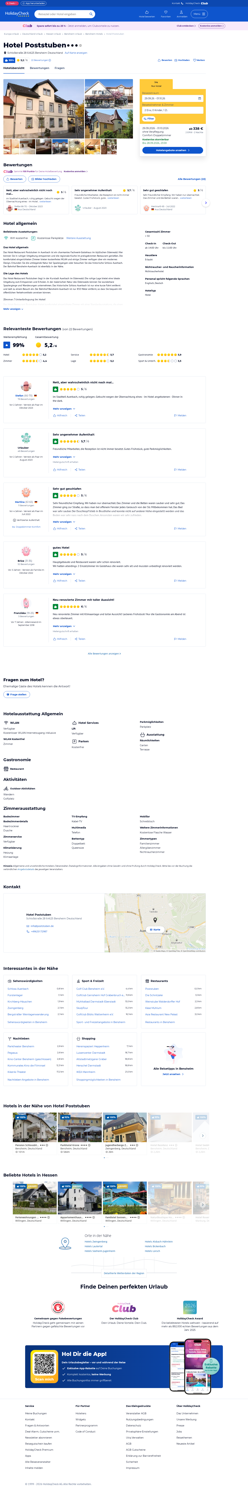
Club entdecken (185, 26)
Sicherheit (132, 1461)
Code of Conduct (85, 1431)
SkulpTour (82, 1008)
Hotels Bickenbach (155, 1246)
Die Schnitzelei (154, 995)
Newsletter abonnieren (38, 1437)
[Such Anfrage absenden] (91, 14)
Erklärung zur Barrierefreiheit (143, 1455)
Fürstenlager (15, 995)
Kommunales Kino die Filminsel (26, 1065)
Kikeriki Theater (17, 1072)
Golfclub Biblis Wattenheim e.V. (95, 1014)
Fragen (60, 68)
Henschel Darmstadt (88, 1065)
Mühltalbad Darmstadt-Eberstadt (96, 1001)
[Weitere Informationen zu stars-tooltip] (80, 45)
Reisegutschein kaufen (38, 1443)
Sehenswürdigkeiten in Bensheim (27, 1022)
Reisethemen (184, 1437)
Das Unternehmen (187, 1413)
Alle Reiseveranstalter (38, 1461)
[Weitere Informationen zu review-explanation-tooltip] (49, 60)
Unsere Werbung (186, 1419)
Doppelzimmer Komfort (28, 527)
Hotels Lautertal (94, 1246)
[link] (147, 14)
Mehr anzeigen (11, 308)
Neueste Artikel (185, 1443)
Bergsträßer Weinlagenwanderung (28, 1014)
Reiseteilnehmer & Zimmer (158, 104)
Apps (28, 1455)
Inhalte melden (34, 1467)
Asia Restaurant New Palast (161, 1014)
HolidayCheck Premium (39, 1449)
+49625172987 (39, 931)
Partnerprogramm (87, 1425)
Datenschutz (133, 1425)
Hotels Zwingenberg (96, 1241)
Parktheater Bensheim (21, 1046)
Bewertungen (39, 68)
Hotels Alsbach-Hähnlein (159, 1241)
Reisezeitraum (150, 93)
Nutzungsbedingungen (139, 1419)
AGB (128, 1443)
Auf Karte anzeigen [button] (76, 52)
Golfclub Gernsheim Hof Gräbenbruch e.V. (100, 995)
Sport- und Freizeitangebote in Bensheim (100, 1022)
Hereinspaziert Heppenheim (92, 1046)
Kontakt (176, 3)
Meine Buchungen (36, 1413)
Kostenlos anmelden (211, 26)
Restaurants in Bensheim (160, 1022)
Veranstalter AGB (136, 1413)
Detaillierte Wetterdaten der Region (124, 1273)
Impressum (133, 1467)
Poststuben (152, 988)
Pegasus (13, 1052)
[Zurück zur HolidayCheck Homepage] (17, 14)
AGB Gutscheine (135, 1449)
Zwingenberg (15, 1008)
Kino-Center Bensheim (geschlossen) (29, 1059)
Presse (180, 1425)
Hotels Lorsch (152, 1251)
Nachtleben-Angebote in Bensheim (28, 1079)
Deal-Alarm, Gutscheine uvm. (42, 1431)
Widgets (81, 1419)
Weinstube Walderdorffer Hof (162, 1001)
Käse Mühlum (153, 1008)
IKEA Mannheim (85, 1072)
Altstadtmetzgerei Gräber (91, 1059)
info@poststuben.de (42, 926)
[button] (43, 109)
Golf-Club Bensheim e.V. (90, 988)
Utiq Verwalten (135, 1437)
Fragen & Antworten (37, 1425)
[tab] (156, 84)
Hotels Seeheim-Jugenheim (100, 1251)
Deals (11, 3)
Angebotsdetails (26, 869)
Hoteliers (81, 1413)
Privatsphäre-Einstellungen (142, 1431)
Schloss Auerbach (18, 988)
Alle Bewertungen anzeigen (103, 653)
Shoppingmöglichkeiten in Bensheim (98, 1079)
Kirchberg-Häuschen (20, 1001)
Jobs (179, 1431)
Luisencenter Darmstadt (90, 1052)
